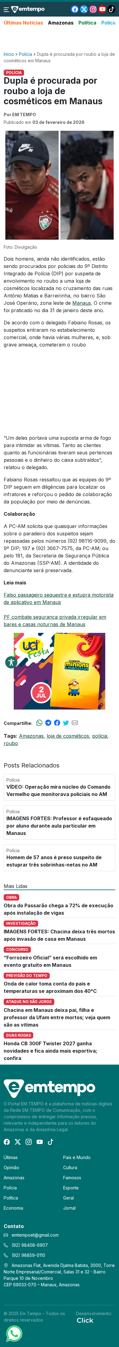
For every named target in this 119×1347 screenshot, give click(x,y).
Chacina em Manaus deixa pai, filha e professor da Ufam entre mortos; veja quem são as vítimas (57, 1017)
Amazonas (61, 23)
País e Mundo (77, 1157)
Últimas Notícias (23, 23)
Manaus (81, 303)
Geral (68, 1197)
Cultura (70, 1167)
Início (9, 54)
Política (87, 23)
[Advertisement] (59, 39)
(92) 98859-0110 (27, 1255)
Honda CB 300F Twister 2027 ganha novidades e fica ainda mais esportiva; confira (50, 1050)
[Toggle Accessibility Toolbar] (11, 662)
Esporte (71, 1187)
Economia (13, 1208)
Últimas (11, 1157)
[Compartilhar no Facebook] (57, 723)
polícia (99, 736)
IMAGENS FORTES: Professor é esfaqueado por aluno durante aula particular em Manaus (59, 825)
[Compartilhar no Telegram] (48, 723)
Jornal (69, 1208)
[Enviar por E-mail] (75, 723)
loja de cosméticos (68, 736)
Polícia (109, 23)
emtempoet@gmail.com (35, 1235)
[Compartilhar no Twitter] (66, 723)
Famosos (72, 1177)
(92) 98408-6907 (29, 1245)
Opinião (11, 1167)
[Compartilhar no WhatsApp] (39, 723)
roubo (11, 743)
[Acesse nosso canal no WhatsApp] (13, 1333)
